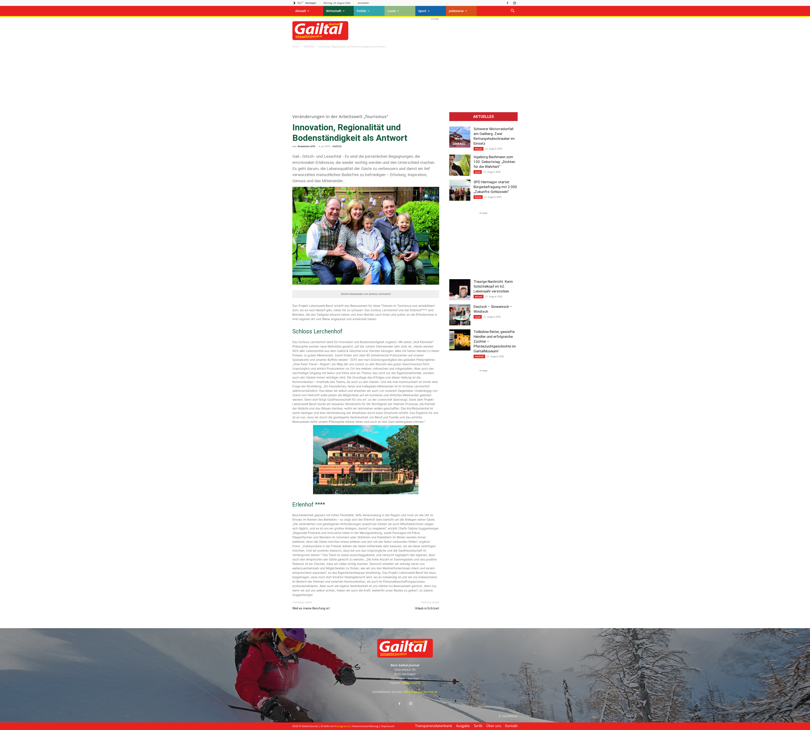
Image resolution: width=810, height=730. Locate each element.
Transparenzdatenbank (433, 726)
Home (296, 46)
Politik (361, 11)
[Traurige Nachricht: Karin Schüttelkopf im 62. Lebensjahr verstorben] (459, 289)
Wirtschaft (333, 11)
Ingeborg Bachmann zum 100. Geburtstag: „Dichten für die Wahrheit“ (494, 162)
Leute (391, 11)
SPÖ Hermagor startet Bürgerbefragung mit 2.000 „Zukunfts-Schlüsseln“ (495, 187)
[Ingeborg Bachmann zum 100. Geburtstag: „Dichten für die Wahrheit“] (459, 165)
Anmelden (363, 2)
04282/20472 (411, 683)
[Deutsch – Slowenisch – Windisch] (459, 314)
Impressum (387, 726)
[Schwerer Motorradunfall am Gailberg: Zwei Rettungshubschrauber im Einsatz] (459, 137)
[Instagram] (514, 3)
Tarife (478, 726)
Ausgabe (463, 726)
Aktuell (300, 11)
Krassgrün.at (342, 726)
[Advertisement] (435, 30)
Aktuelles (483, 117)
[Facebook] (507, 3)
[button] (513, 11)
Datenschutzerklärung (365, 726)
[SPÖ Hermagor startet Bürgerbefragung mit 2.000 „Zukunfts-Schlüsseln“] (459, 190)
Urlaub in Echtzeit (427, 608)
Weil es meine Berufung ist (311, 608)
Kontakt (511, 726)
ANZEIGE (309, 46)
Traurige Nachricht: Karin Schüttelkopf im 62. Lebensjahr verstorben (493, 286)
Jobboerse (456, 11)
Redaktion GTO (306, 146)
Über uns (493, 726)
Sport (422, 11)
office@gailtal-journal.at (420, 692)
